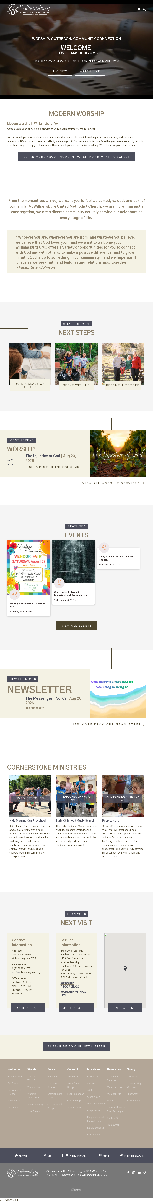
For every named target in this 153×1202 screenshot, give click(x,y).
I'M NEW (60, 71)
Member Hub (114, 1094)
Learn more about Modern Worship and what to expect (76, 157)
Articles (111, 1101)
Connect (72, 1069)
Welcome (14, 1069)
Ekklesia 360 (76, 1189)
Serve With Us (55, 1076)
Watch (11, 460)
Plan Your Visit (15, 1076)
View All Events (77, 625)
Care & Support (75, 1101)
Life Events (33, 1111)
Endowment (133, 1094)
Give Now (132, 1076)
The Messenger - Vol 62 (46, 698)
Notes (11, 464)
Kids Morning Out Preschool (27, 821)
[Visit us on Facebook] (128, 1173)
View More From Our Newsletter (106, 724)
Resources (92, 1076)
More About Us (76, 1008)
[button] (125, 968)
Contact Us (28, 1008)
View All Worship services (111, 483)
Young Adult (93, 1097)
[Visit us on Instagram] (133, 1173)
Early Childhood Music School (75, 821)
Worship (32, 1069)
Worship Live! (34, 1087)
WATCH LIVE (90, 71)
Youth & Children (96, 1104)
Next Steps (14, 1101)
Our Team (13, 1107)
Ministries (93, 1069)
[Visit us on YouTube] (139, 1173)
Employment (114, 1125)
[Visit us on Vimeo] (144, 1173)
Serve (51, 1069)
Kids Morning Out (96, 1128)
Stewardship (133, 1101)
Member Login (115, 1087)
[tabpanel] (30, 817)
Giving (131, 1069)
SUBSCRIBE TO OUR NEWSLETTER (76, 1046)
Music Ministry (35, 1104)
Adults (90, 1090)
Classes (91, 1083)
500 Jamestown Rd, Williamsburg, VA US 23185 (71, 1171)
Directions (125, 1008)
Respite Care (110, 821)
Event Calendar (75, 1094)
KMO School (93, 1134)
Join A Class (73, 1076)
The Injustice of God (43, 456)
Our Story (13, 1083)
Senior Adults (74, 1107)
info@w (16, 972)
